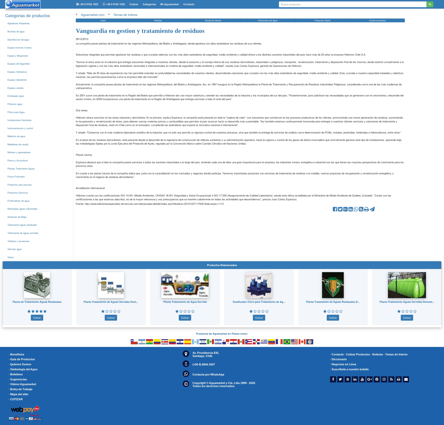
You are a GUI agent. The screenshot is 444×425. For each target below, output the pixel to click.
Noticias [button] (158, 20)
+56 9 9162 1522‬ (88, 4)
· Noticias (377, 354)
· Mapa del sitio (18, 394)
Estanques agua (15, 95)
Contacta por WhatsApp (208, 374)
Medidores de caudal (17, 144)
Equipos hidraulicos (17, 71)
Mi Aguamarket (169, 4)
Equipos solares (15, 88)
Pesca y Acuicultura (17, 160)
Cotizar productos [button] (377, 20)
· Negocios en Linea (343, 364)
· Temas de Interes (396, 354)
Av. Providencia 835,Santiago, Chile (206, 354)
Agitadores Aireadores (18, 23)
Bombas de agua (15, 31)
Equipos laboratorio (17, 79)
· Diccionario (338, 359)
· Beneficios (16, 354)
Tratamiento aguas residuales (22, 224)
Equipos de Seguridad (18, 63)
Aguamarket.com (93, 14)
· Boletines (16, 374)
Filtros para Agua (16, 112)
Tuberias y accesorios (18, 241)
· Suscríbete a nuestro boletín (349, 369)
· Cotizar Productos (357, 354)
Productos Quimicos (17, 192)
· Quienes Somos (20, 364)
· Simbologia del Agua (23, 369)
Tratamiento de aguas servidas (22, 233)
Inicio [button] (103, 20)
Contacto (188, 4)
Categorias (149, 4)
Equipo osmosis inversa (19, 47)
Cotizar (133, 4)
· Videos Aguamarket (22, 384)
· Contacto (337, 354)
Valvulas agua (14, 249)
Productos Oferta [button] (322, 20)
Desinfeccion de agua (18, 39)
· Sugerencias (18, 379)
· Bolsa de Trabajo (20, 389)
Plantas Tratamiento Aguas (21, 168)
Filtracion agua (14, 104)
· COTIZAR (16, 399)
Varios (10, 257)
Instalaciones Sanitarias (19, 120)
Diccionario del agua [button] (268, 20)
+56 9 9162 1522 (115, 4)
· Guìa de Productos (22, 359)
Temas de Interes (125, 14)
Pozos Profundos (16, 176)
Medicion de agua (16, 136)
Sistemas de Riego (17, 216)
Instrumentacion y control (20, 128)
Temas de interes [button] (213, 20)
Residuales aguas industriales (22, 208)
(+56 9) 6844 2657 (204, 364)
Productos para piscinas (19, 184)
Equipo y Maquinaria (17, 55)
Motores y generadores (19, 152)
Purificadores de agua (18, 200)
